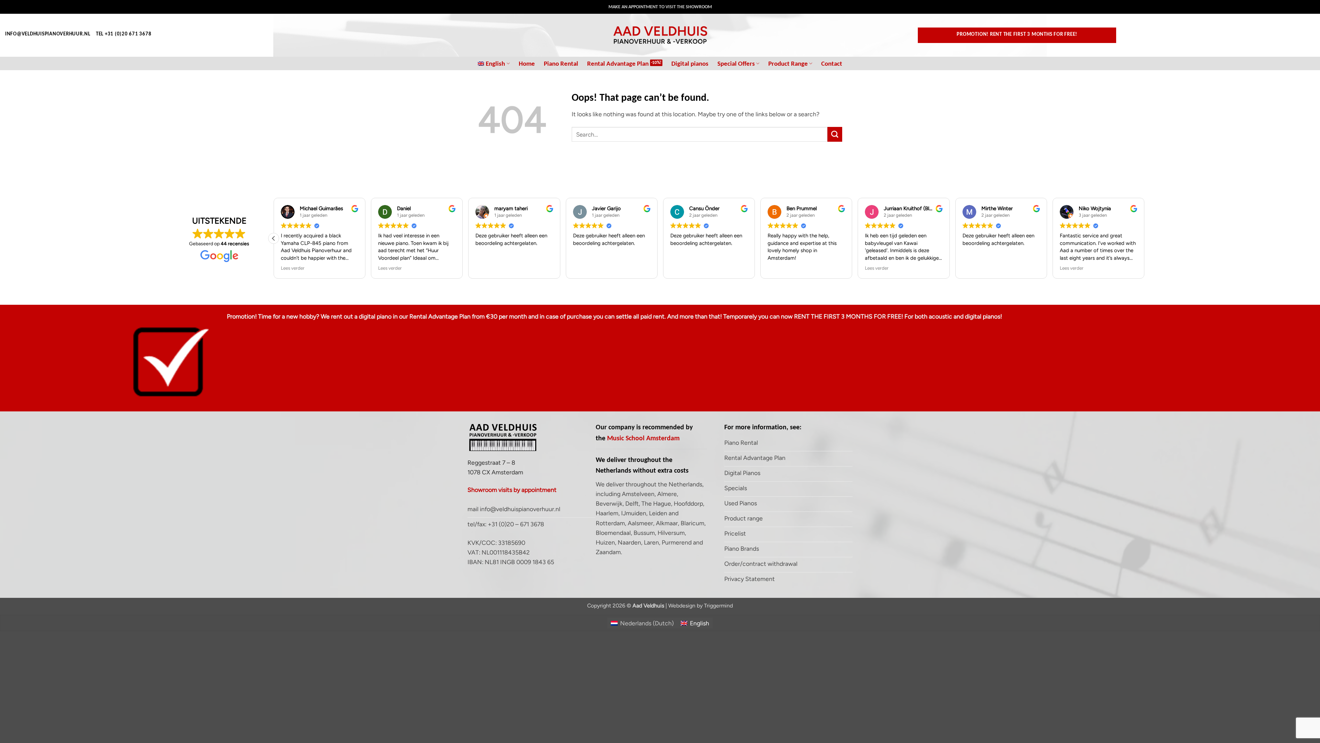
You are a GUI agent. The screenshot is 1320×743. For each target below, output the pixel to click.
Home (527, 63)
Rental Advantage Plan (618, 63)
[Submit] (834, 134)
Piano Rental (561, 63)
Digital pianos (689, 63)
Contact (831, 63)
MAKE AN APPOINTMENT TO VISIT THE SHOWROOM (660, 7)
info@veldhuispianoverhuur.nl (47, 34)
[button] (273, 238)
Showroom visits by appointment (512, 489)
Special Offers (736, 63)
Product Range (788, 63)
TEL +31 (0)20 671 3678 (123, 34)
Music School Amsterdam (643, 438)
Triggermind (718, 605)
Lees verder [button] (293, 268)
